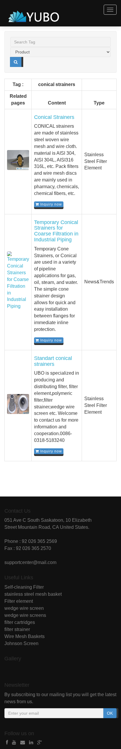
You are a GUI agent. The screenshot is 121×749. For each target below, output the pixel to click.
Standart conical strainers (53, 361)
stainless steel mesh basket (33, 594)
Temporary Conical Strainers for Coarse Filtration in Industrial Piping (56, 231)
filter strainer (17, 629)
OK (110, 713)
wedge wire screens (25, 615)
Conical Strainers (54, 117)
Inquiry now (50, 204)
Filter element (18, 601)
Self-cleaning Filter (24, 587)
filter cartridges (19, 622)
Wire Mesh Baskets (24, 636)
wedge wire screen (24, 608)
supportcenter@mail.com (30, 562)
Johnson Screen (21, 643)
